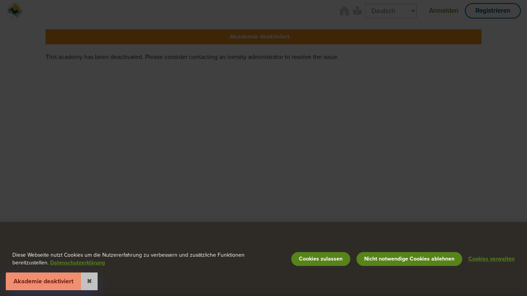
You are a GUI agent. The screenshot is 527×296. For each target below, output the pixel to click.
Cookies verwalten (491, 259)
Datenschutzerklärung (77, 262)
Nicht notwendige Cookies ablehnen (409, 259)
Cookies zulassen (321, 259)
